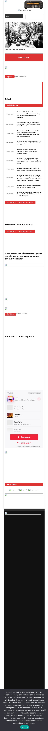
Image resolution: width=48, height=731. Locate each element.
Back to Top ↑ (24, 57)
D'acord (25, 727)
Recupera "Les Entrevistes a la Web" (20, 231)
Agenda (9, 77)
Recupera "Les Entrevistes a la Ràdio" (20, 202)
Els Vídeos (10, 314)
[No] (45, 710)
